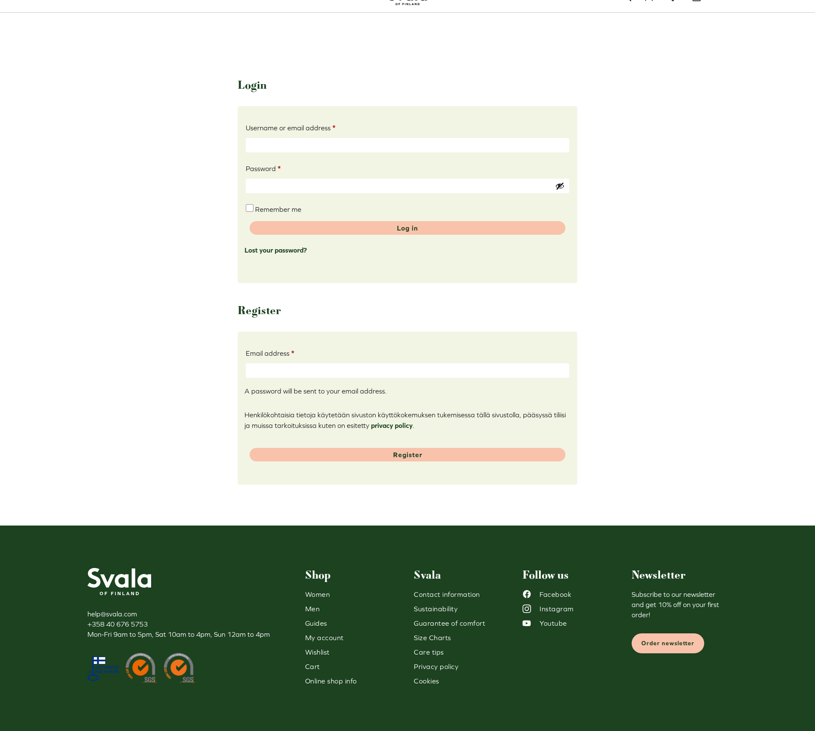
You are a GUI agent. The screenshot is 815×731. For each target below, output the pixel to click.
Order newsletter (667, 643)
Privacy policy (436, 666)
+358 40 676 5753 (117, 624)
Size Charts (432, 637)
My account (324, 637)
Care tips (429, 652)
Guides (316, 623)
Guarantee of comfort (449, 623)
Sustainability (436, 609)
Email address (284, 353)
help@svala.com (112, 614)
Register (407, 454)
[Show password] (560, 186)
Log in (407, 228)
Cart (312, 666)
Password (277, 168)
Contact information (447, 594)
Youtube (553, 623)
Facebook (555, 594)
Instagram (557, 609)
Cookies (426, 681)
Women (317, 594)
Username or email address (304, 128)
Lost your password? (275, 250)
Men (312, 609)
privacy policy (392, 425)
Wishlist (317, 652)
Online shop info (331, 681)
